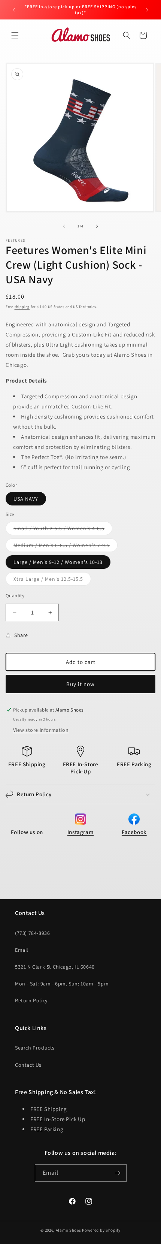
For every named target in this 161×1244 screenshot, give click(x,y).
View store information (41, 730)
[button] (15, 35)
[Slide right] (97, 226)
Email (21, 949)
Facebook (134, 832)
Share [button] (21, 635)
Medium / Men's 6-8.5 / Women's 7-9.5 (65, 546)
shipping (22, 306)
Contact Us (28, 1065)
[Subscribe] (118, 1173)
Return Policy (31, 1000)
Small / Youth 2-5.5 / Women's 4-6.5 (62, 530)
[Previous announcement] (14, 9)
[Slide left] (64, 226)
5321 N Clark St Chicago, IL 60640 (55, 966)
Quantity (15, 595)
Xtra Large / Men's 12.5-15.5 (52, 580)
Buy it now (80, 684)
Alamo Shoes (68, 1230)
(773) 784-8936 (32, 933)
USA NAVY (25, 498)
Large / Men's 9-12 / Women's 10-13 (58, 562)
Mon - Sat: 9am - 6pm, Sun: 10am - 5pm (62, 983)
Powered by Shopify (101, 1230)
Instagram (80, 832)
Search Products (35, 1047)
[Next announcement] (147, 9)
